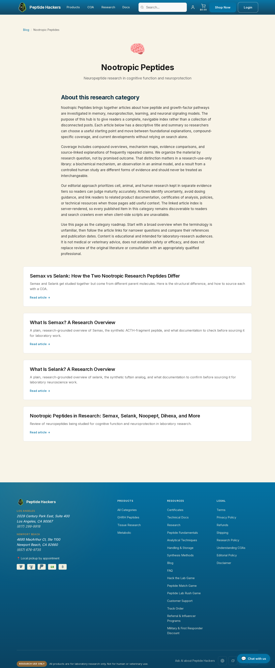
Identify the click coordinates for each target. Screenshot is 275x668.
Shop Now (223, 7)
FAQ (170, 570)
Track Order (175, 608)
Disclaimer (224, 563)
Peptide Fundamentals (182, 533)
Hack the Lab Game (181, 578)
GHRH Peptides (128, 517)
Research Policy (228, 540)
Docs (126, 7)
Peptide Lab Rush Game (184, 593)
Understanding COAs (231, 548)
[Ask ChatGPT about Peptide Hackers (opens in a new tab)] (222, 660)
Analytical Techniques (182, 540)
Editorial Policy (227, 555)
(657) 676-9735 (29, 550)
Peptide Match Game (182, 586)
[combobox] (163, 7)
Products (73, 7)
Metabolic (124, 533)
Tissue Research (129, 525)
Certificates (175, 510)
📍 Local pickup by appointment (38, 558)
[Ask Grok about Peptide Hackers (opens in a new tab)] (232, 660)
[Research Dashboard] (192, 7)
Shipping (222, 533)
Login (248, 7)
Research (108, 7)
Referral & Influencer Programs (181, 618)
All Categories (127, 510)
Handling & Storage (180, 548)
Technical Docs (178, 517)
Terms (221, 510)
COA (90, 7)
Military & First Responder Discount (185, 630)
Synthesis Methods (180, 555)
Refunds (222, 525)
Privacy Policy (226, 517)
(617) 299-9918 (28, 526)
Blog (26, 29)
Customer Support (179, 601)
